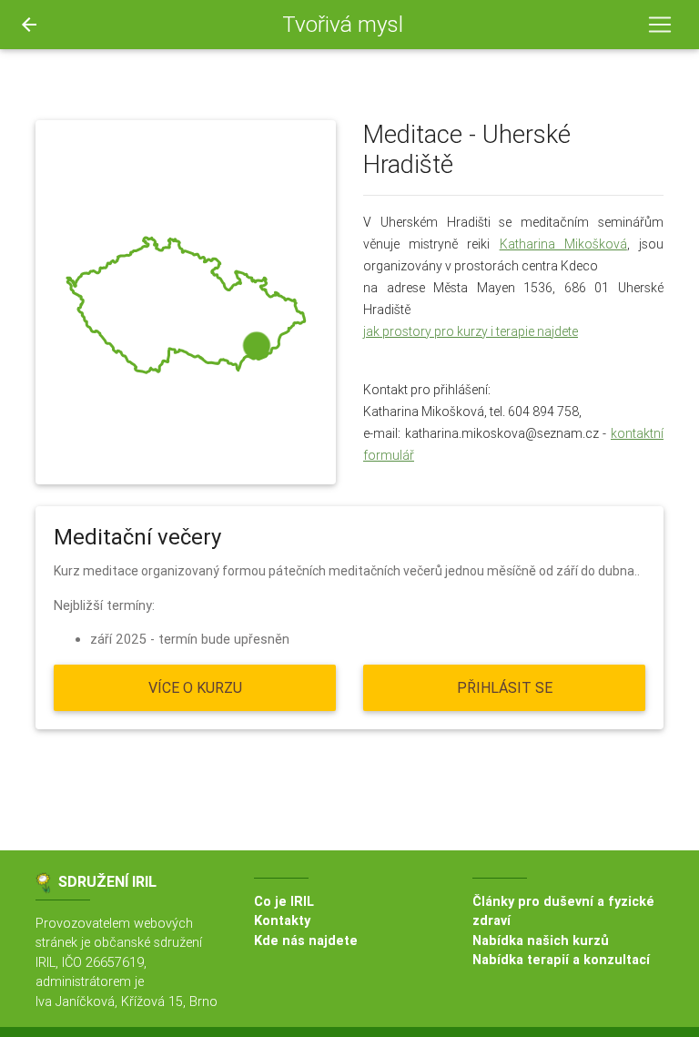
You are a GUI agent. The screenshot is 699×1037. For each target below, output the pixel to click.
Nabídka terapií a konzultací (561, 959)
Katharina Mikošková (563, 244)
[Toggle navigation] (659, 24)
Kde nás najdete (306, 940)
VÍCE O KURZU (195, 687)
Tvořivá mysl (342, 24)
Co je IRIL (284, 901)
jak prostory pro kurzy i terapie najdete (470, 331)
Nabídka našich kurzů (540, 940)
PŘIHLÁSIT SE (504, 687)
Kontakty (282, 920)
